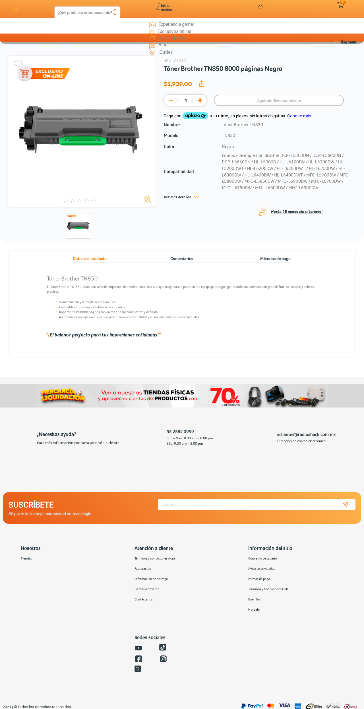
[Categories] (15, 8)
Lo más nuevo (172, 38)
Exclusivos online (174, 31)
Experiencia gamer (176, 24)
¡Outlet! (166, 52)
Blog (162, 44)
